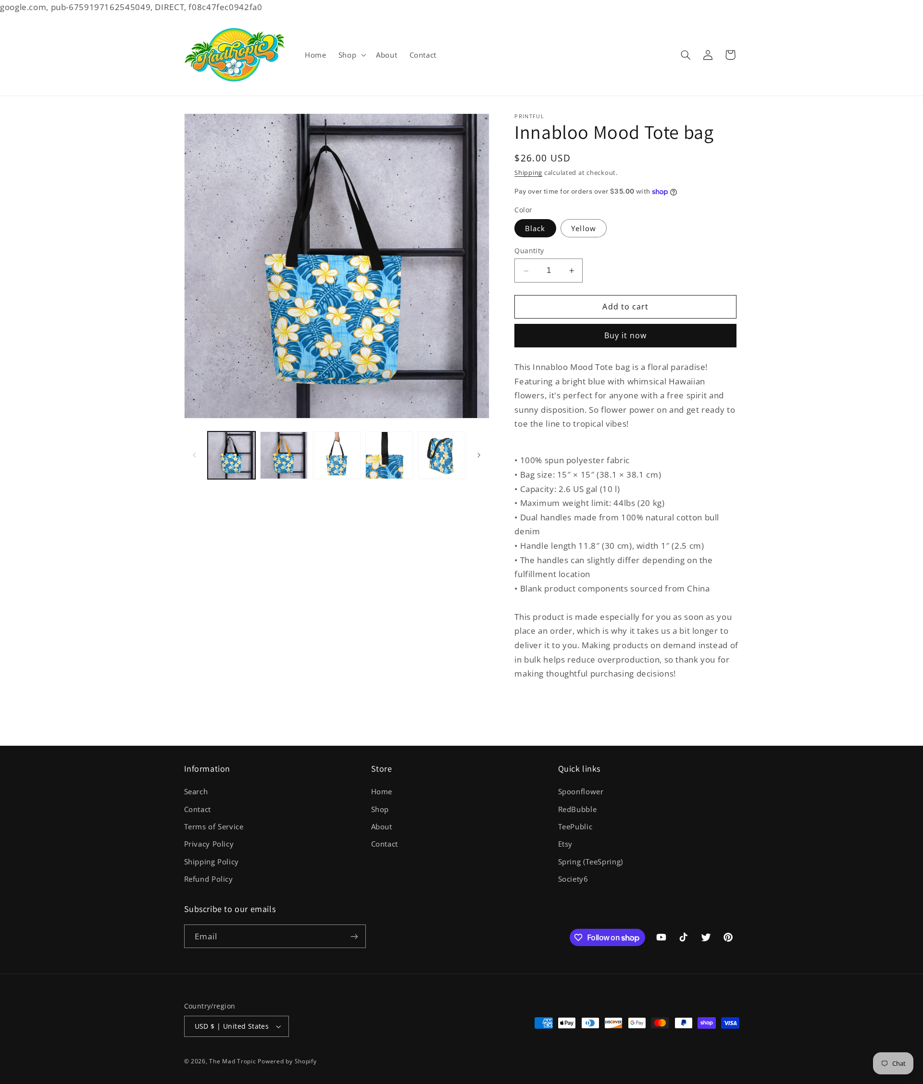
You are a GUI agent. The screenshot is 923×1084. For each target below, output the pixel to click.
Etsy (565, 844)
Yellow (583, 229)
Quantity (529, 251)
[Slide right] (478, 455)
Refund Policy (208, 879)
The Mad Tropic (232, 1061)
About (381, 826)
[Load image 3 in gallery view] (337, 455)
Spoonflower (581, 791)
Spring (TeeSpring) (590, 861)
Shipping (528, 173)
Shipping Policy (211, 861)
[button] (351, 54)
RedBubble (577, 809)
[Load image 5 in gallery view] (442, 455)
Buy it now (625, 336)
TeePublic (575, 826)
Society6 (573, 879)
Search (196, 791)
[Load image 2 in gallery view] (284, 455)
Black (535, 229)
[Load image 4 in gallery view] (389, 455)
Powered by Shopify (287, 1061)
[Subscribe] (354, 936)
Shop (380, 809)
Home (382, 791)
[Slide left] (194, 455)
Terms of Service (214, 826)
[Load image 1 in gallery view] (231, 455)
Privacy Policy (209, 844)
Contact (197, 809)
